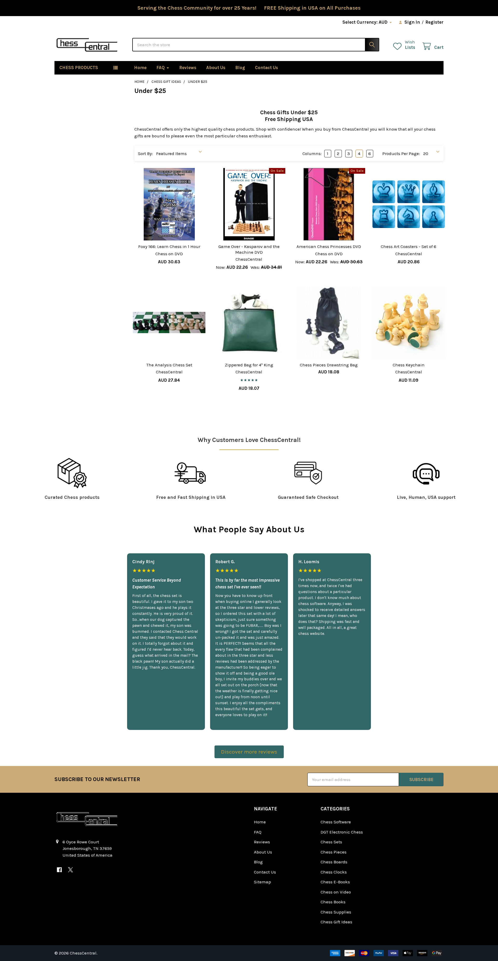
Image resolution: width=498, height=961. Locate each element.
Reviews (187, 67)
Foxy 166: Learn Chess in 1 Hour (169, 246)
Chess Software (336, 821)
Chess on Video (336, 892)
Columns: (312, 153)
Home (140, 67)
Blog (240, 67)
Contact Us (266, 67)
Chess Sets (331, 841)
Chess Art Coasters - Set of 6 (408, 246)
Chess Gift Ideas (336, 921)
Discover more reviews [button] (249, 752)
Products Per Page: (401, 153)
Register (434, 22)
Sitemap (262, 881)
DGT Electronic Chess (342, 832)
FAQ (160, 67)
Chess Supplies (336, 912)
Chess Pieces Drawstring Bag (329, 364)
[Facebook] (59, 870)
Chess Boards (334, 861)
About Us (215, 67)
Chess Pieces (334, 852)
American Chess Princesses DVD (328, 246)
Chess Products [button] (78, 67)
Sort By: (145, 153)
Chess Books (333, 901)
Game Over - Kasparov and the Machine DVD (249, 249)
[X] (70, 870)
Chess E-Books (335, 881)
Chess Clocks (334, 872)
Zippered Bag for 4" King (249, 364)
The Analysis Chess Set (169, 364)
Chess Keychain (409, 364)
